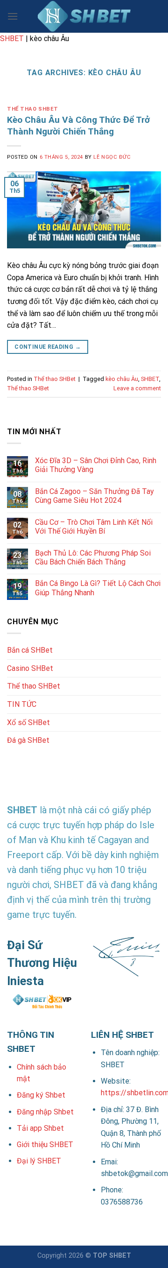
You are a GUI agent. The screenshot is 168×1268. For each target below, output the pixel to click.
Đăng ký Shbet (41, 1095)
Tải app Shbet (40, 1128)
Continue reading (47, 347)
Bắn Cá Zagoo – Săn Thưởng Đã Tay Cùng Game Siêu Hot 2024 (94, 496)
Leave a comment (137, 388)
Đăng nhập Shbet (45, 1111)
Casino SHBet (30, 668)
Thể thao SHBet (32, 109)
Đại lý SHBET (39, 1160)
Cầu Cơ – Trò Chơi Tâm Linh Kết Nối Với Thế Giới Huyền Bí (94, 526)
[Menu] (12, 16)
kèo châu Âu (121, 378)
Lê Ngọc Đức (112, 157)
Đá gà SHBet (28, 740)
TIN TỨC (21, 704)
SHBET (12, 38)
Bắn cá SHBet (30, 650)
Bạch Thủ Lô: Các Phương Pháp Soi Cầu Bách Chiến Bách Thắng (93, 557)
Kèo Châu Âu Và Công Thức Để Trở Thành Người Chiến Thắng (78, 125)
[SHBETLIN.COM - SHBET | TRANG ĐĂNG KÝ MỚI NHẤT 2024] (84, 16)
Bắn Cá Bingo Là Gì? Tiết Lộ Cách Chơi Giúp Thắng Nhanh (98, 588)
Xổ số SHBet (28, 722)
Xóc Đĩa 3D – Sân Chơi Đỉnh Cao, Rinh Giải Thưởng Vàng (95, 465)
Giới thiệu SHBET (45, 1144)
